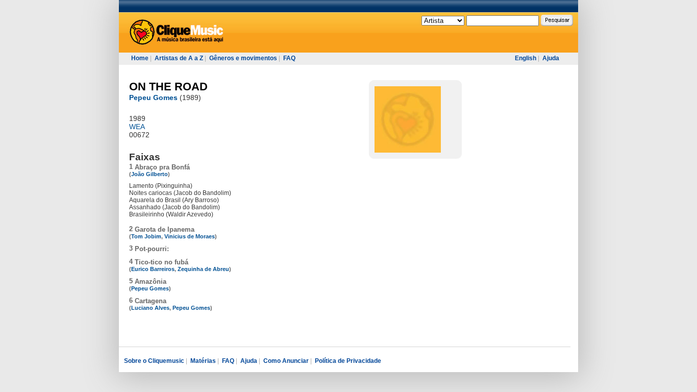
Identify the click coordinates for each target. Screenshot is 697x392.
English (525, 58)
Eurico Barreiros (153, 269)
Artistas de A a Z (179, 58)
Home (139, 58)
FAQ (289, 58)
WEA (137, 126)
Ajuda (550, 58)
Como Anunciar (286, 360)
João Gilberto (149, 174)
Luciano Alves (150, 308)
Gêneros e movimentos (243, 58)
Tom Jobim (146, 236)
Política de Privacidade (348, 360)
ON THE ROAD (168, 86)
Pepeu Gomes (153, 97)
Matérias (203, 360)
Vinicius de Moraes (189, 236)
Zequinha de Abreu (203, 269)
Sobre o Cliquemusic (154, 360)
